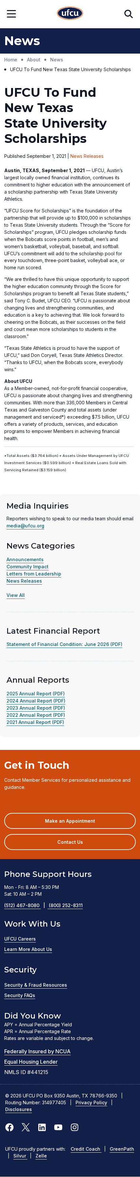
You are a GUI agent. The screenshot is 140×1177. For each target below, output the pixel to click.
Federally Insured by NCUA (37, 1051)
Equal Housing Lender (31, 1061)
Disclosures (18, 1109)
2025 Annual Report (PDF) (36, 693)
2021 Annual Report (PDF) (35, 722)
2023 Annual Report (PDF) (36, 708)
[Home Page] (70, 14)
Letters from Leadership (34, 573)
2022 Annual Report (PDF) (36, 715)
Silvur (20, 1155)
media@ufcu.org (25, 525)
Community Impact (28, 566)
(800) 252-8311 (66, 905)
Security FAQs (19, 995)
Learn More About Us (28, 949)
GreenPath (122, 1149)
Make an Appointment (79, 823)
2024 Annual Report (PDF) (36, 700)
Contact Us (70, 842)
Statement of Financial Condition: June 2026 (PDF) (64, 644)
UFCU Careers (20, 939)
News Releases (24, 581)
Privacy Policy (91, 1102)
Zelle (41, 1155)
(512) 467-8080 (24, 905)
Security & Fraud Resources (35, 985)
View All (16, 595)
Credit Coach (86, 1149)
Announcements (25, 559)
